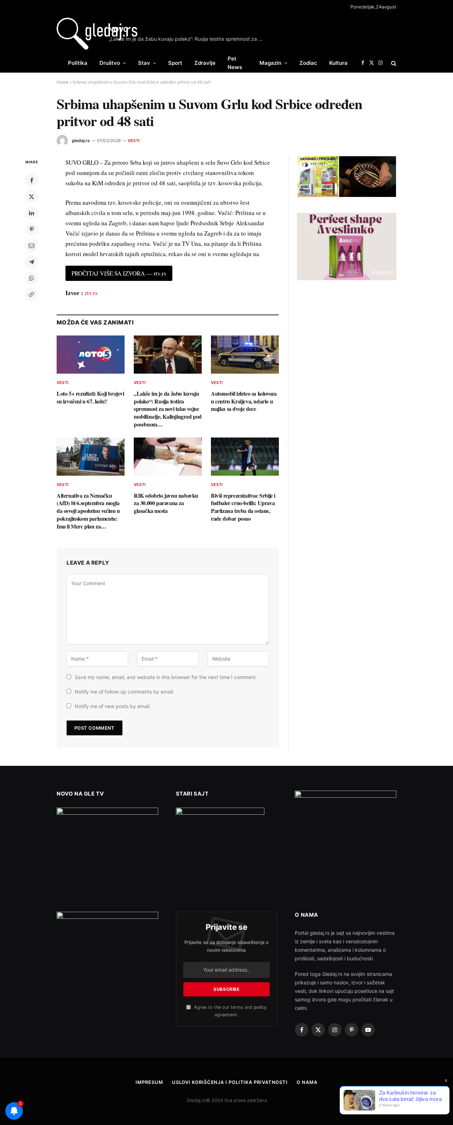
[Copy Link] (31, 294)
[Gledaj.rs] (97, 33)
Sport (175, 63)
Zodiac (308, 63)
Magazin (270, 63)
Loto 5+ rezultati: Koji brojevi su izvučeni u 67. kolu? (90, 397)
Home (62, 82)
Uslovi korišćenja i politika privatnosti (230, 1082)
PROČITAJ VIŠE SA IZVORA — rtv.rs (118, 273)
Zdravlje (205, 63)
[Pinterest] (31, 229)
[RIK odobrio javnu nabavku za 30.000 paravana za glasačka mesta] (168, 456)
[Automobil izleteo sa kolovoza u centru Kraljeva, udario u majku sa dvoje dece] (245, 354)
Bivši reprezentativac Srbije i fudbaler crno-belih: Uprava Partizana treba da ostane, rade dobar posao (243, 507)
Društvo (109, 63)
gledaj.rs (81, 140)
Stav (144, 63)
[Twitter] (31, 196)
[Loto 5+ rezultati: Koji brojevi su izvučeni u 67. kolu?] (91, 354)
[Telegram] (31, 261)
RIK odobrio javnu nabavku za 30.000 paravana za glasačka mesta (166, 503)
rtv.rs (91, 293)
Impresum (149, 1082)
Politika (77, 63)
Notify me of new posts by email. (113, 706)
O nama (307, 1082)
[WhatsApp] (31, 278)
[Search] (393, 63)
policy (260, 1007)
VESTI (133, 140)
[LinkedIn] (31, 213)
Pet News (235, 62)
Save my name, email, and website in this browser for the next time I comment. (166, 677)
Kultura (338, 63)
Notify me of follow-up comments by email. (124, 692)
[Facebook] (31, 180)
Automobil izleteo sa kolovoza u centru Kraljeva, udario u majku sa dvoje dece (243, 401)
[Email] (31, 245)
